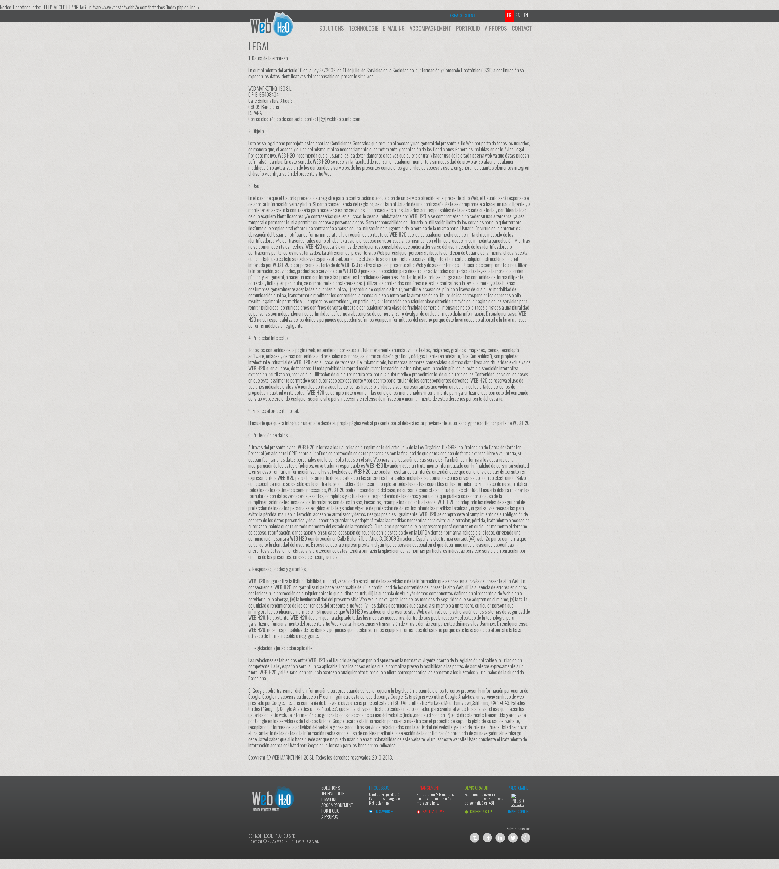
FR (510, 15)
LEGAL (268, 836)
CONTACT (522, 28)
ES (518, 15)
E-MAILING (394, 28)
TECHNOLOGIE (363, 28)
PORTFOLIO (468, 28)
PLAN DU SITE (285, 836)
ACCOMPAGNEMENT (430, 28)
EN (527, 15)
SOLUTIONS (331, 28)
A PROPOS (496, 28)
